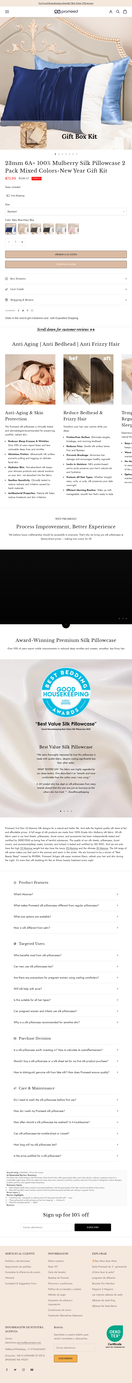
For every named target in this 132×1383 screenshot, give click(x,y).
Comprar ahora (66, 264)
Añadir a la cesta (66, 254)
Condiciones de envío (59, 1310)
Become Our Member (103, 1283)
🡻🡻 (66, 329)
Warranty (9, 1278)
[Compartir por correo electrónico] (32, 310)
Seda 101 (53, 1266)
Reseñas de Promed (58, 1278)
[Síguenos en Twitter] (15, 1369)
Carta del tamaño (57, 1272)
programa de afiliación (103, 1278)
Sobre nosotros (56, 1261)
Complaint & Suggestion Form (21, 1283)
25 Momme (72, 848)
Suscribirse (66, 1358)
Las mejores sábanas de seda (107, 1294)
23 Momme (26, 848)
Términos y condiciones (60, 1283)
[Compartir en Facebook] (18, 310)
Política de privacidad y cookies (64, 1289)
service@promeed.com (29, 1342)
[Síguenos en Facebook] (6, 1369)
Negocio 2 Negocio (102, 1289)
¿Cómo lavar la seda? (103, 1272)
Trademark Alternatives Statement (65, 1315)
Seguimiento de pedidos (18, 1266)
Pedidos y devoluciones (17, 1261)
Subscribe (93, 1227)
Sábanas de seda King (103, 1300)
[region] (66, 587)
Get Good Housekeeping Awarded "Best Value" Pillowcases (66, 3)
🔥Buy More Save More (104, 1261)
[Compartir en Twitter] (23, 310)
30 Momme (102, 848)
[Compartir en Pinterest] (27, 310)
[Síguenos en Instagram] (23, 1369)
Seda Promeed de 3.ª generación (109, 1266)
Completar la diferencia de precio (22, 1272)
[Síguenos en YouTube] (31, 1369)
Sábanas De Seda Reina (104, 1306)
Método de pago (57, 1294)
